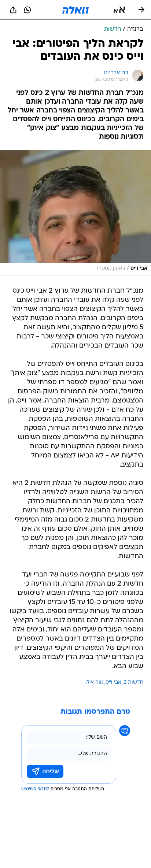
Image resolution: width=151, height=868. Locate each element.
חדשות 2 (133, 682)
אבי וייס (113, 682)
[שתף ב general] (13, 10)
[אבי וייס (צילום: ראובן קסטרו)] (75, 212)
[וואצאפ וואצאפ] (27, 10)
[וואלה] (75, 10)
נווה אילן (94, 682)
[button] (119, 10)
